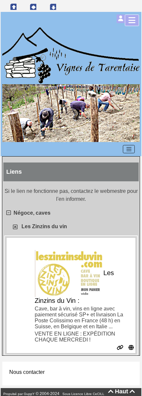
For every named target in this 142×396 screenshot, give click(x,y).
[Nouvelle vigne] (71, 113)
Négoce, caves (32, 213)
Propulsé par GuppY (19, 394)
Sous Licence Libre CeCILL (83, 394)
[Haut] (13, 6)
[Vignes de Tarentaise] (71, 55)
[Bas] (53, 6)
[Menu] (132, 20)
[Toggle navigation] (129, 149)
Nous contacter (27, 372)
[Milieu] (33, 6)
